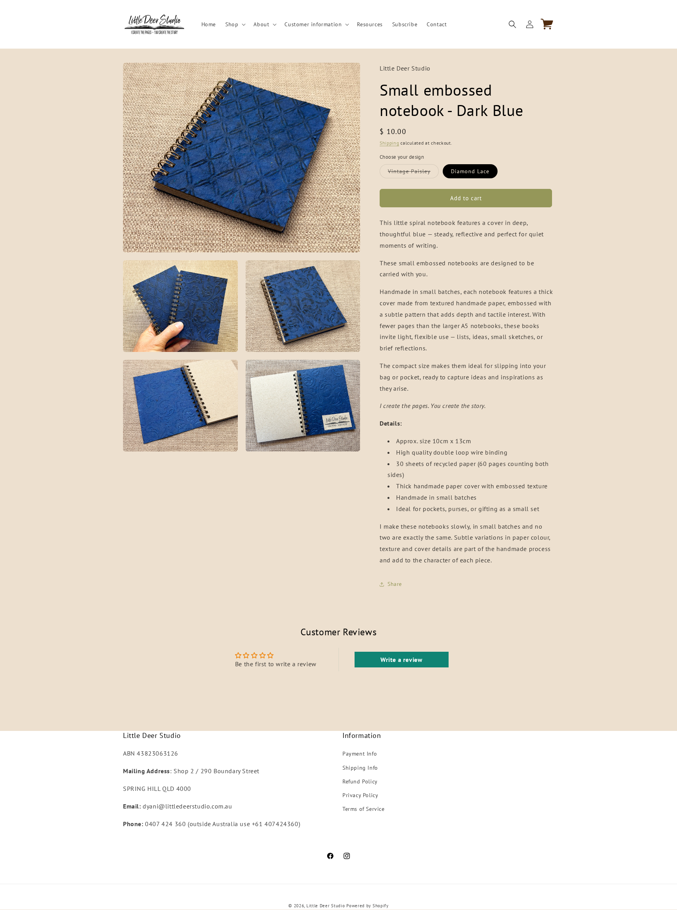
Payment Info (359, 754)
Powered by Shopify (367, 905)
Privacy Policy (360, 795)
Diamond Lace (470, 171)
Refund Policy (360, 781)
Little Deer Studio (325, 905)
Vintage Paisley (413, 172)
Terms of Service (363, 808)
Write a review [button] (401, 659)
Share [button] (394, 583)
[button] (235, 24)
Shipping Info (360, 767)
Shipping (389, 143)
